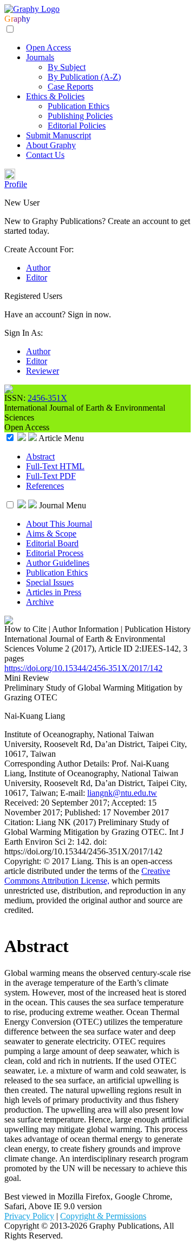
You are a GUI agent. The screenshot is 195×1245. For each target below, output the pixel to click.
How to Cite (25, 629)
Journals (40, 57)
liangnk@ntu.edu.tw (122, 792)
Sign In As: (23, 332)
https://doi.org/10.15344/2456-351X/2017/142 (83, 668)
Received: (22, 802)
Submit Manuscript (58, 135)
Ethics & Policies (55, 96)
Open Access (48, 47)
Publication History (158, 629)
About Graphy (51, 145)
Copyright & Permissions (103, 1216)
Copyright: (23, 861)
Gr (9, 18)
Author (38, 267)
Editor (36, 277)
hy (26, 18)
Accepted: (129, 802)
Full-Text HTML (55, 466)
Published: (83, 812)
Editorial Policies (77, 125)
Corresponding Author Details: (58, 763)
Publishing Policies (80, 115)
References (45, 485)
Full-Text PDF (51, 476)
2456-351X (47, 398)
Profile (15, 184)
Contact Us (45, 154)
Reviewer (42, 370)
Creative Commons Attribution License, (87, 875)
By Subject (67, 67)
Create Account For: (39, 249)
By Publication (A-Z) (84, 76)
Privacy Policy (29, 1216)
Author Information (85, 629)
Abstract (40, 456)
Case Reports (70, 86)
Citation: (20, 822)
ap (18, 18)
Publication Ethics (78, 106)
